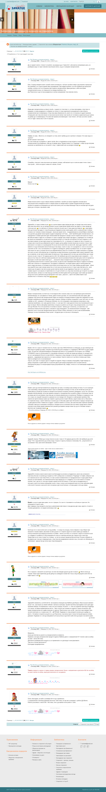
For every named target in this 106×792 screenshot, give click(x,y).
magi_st (75, 44)
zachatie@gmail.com (13, 1)
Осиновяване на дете (38, 755)
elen (14, 64)
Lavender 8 (14, 83)
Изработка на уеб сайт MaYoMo (90, 789)
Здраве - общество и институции (41, 752)
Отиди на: (75, 724)
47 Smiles (14, 501)
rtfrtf (14, 444)
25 (19, 51)
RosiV (14, 602)
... (14, 51)
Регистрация (26, 35)
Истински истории (13, 755)
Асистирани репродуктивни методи (65, 774)
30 (28, 51)
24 (17, 51)
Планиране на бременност (63, 743)
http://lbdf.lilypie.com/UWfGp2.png (37, 372)
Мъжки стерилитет (61, 762)
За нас (66, 1)
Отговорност (35, 757)
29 (26, 51)
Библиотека (49, 6)
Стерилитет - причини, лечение (64, 760)
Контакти (73, 1)
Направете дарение (92, 6)
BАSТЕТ (14, 223)
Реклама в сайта (36, 760)
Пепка (14, 667)
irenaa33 (14, 579)
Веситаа (14, 200)
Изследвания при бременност (64, 748)
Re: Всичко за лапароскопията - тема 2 (42, 59)
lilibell (14, 387)
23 (15, 51)
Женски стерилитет (61, 765)
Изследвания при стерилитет (64, 758)
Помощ (15, 35)
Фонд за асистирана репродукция (41, 746)
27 (22, 51)
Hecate (14, 294)
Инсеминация (60, 776)
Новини (39, 6)
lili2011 (14, 344)
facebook (25, 1)
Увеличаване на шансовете (63, 755)
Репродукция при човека (63, 753)
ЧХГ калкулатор (13, 743)
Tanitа (14, 637)
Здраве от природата (62, 772)
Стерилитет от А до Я (62, 781)
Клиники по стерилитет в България (41, 743)
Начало (9, 35)
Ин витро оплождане (61, 779)
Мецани (69, 44)
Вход (20, 35)
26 (20, 51)
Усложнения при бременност (64, 751)
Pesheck (64, 44)
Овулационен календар (65, 6)
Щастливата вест (60, 746)
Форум (79, 6)
